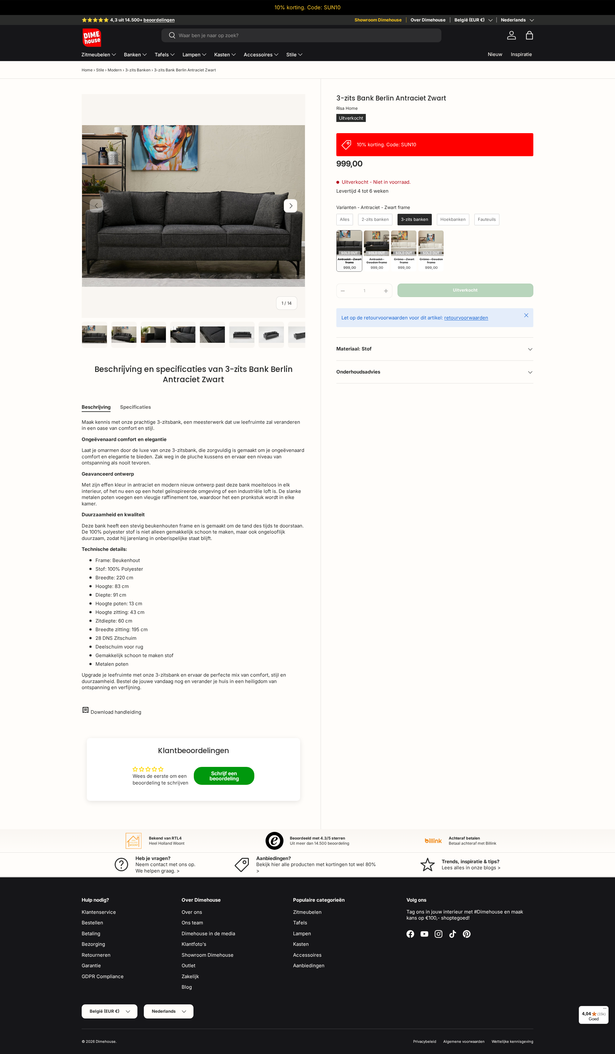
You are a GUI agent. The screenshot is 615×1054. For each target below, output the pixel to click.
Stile (291, 55)
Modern (115, 70)
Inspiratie (521, 54)
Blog (187, 987)
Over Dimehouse (428, 19)
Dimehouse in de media (208, 933)
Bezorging (93, 944)
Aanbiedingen (308, 965)
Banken (132, 55)
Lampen (192, 55)
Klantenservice (99, 912)
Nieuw (495, 54)
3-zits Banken (138, 70)
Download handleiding (116, 712)
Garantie (91, 965)
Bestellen (92, 923)
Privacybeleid (424, 1041)
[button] (529, 35)
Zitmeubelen (95, 55)
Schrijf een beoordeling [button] (224, 776)
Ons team (192, 923)
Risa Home (347, 108)
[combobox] (301, 35)
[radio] (344, 219)
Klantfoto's (194, 944)
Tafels (162, 55)
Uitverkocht (465, 290)
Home (87, 70)
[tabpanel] (193, 555)
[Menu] (605, 1010)
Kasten (222, 55)
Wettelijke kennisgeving (512, 1041)
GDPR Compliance (103, 976)
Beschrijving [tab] (96, 407)
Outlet (188, 965)
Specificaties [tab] (135, 407)
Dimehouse (106, 1041)
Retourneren (96, 955)
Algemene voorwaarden (464, 1041)
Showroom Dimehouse (378, 19)
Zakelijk (190, 976)
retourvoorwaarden (466, 318)
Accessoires (258, 55)
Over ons (192, 912)
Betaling (91, 933)
